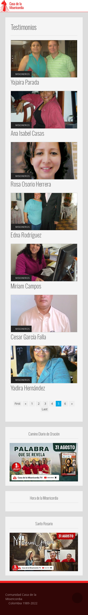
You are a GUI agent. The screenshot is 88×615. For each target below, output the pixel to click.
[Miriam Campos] (44, 262)
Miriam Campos (26, 285)
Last (45, 409)
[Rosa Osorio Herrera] (44, 160)
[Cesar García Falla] (44, 313)
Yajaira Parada (25, 82)
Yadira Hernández (28, 387)
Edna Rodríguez (26, 234)
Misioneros (22, 74)
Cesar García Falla (28, 336)
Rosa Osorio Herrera (31, 183)
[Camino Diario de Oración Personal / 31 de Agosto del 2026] (44, 462)
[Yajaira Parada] (44, 58)
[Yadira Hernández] (44, 364)
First (18, 404)
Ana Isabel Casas (27, 133)
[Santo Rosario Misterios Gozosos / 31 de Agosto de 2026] (44, 551)
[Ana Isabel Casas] (44, 109)
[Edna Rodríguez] (44, 211)
